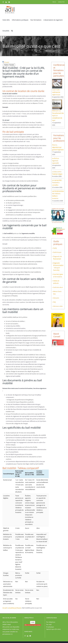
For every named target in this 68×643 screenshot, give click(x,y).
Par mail (48, 624)
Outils (55, 248)
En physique (50, 627)
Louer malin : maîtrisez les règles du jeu (56, 92)
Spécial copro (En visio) (53, 629)
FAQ (54, 302)
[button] (12, 30)
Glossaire (56, 298)
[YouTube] (30, 636)
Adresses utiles (58, 306)
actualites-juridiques (14, 608)
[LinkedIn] (27, 636)
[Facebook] (25, 636)
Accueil (4, 608)
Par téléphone (50, 622)
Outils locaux (57, 252)
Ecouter (6, 62)
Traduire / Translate (9, 64)
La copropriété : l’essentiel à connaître (57, 182)
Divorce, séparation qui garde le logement (58, 147)
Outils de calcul (58, 287)
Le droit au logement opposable (55, 160)
